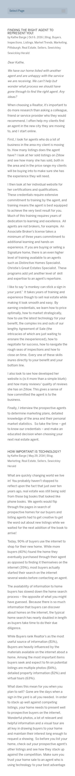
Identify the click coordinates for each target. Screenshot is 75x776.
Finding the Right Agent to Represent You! (30, 32)
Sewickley (54, 48)
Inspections (15, 43)
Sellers (42, 48)
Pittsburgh (14, 48)
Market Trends (43, 43)
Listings (28, 43)
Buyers (56, 37)
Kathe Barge (19, 37)
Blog (48, 37)
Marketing (60, 43)
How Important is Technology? (34, 451)
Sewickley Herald (18, 53)
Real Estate (29, 48)
